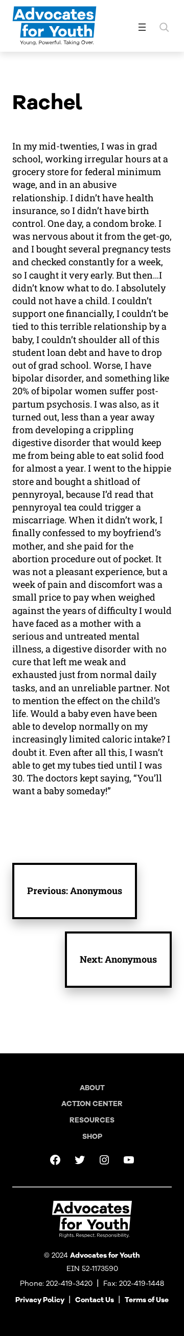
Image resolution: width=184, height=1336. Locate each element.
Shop (92, 1136)
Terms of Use (147, 1300)
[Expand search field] (164, 27)
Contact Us (94, 1300)
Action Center (92, 1104)
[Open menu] (142, 27)
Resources (92, 1120)
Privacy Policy (39, 1300)
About (92, 1088)
